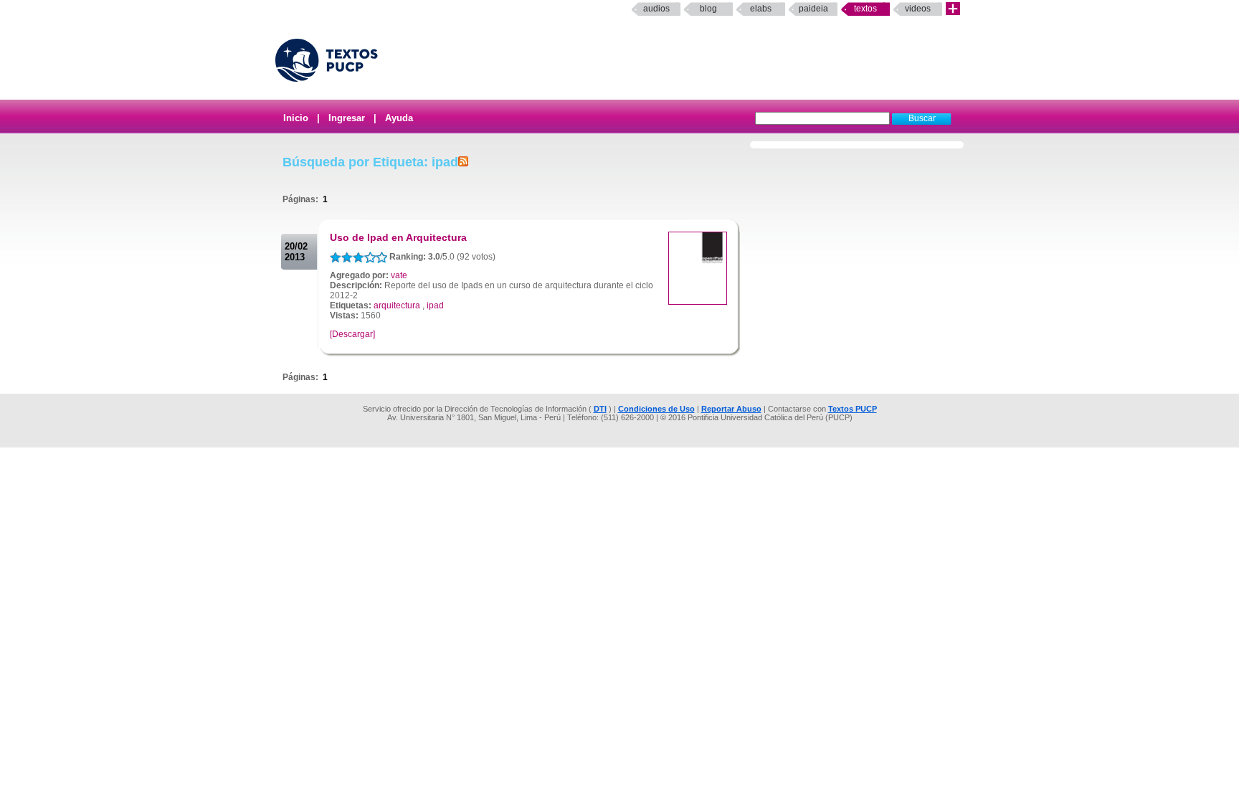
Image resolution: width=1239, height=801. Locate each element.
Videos (918, 9)
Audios (656, 9)
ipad (435, 305)
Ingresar (346, 118)
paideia (813, 9)
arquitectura (397, 305)
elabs (761, 9)
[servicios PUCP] (953, 9)
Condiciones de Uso (656, 408)
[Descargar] (352, 334)
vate (399, 275)
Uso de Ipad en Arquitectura (398, 237)
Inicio (295, 118)
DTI (600, 408)
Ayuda (399, 118)
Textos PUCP (852, 408)
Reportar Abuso (731, 408)
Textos (865, 9)
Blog (708, 9)
